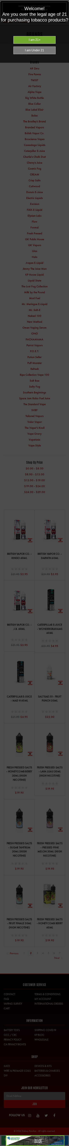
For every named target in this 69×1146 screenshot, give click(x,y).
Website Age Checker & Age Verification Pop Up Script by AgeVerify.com (64, 1145)
